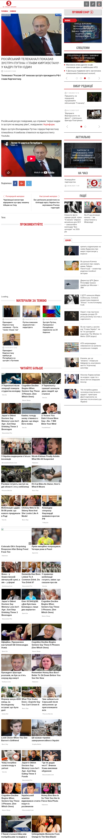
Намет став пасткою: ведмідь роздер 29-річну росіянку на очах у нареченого (91, 315)
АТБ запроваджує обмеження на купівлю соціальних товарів (90, 345)
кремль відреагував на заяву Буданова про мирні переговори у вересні (90, 250)
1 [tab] (77, 78)
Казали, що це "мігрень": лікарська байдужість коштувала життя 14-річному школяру (90, 363)
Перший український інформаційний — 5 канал (8, 4)
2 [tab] (81, 78)
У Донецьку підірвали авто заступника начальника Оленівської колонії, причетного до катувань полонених (83, 73)
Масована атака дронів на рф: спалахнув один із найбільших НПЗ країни (82, 67)
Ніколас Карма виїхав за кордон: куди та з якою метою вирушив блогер (90, 378)
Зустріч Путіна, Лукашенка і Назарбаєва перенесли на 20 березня (50, 327)
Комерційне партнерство (70, 181)
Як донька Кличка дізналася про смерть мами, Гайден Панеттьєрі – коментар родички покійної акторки (90, 267)
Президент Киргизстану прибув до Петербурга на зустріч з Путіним (11, 355)
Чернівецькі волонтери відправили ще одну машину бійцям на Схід (16, 202)
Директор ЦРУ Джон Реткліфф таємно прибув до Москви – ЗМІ (89, 284)
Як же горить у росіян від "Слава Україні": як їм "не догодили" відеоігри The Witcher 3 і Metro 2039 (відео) (91, 332)
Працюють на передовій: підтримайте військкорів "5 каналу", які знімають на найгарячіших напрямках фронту (75, 103)
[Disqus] (31, 263)
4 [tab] (89, 78)
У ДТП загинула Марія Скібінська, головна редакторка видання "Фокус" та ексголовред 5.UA (90, 300)
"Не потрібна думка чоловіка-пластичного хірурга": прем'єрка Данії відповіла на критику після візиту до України (90, 396)
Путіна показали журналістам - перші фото (30, 324)
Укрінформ (49, 124)
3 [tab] (85, 78)
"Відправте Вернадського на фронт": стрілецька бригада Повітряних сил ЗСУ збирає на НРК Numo (73, 119)
